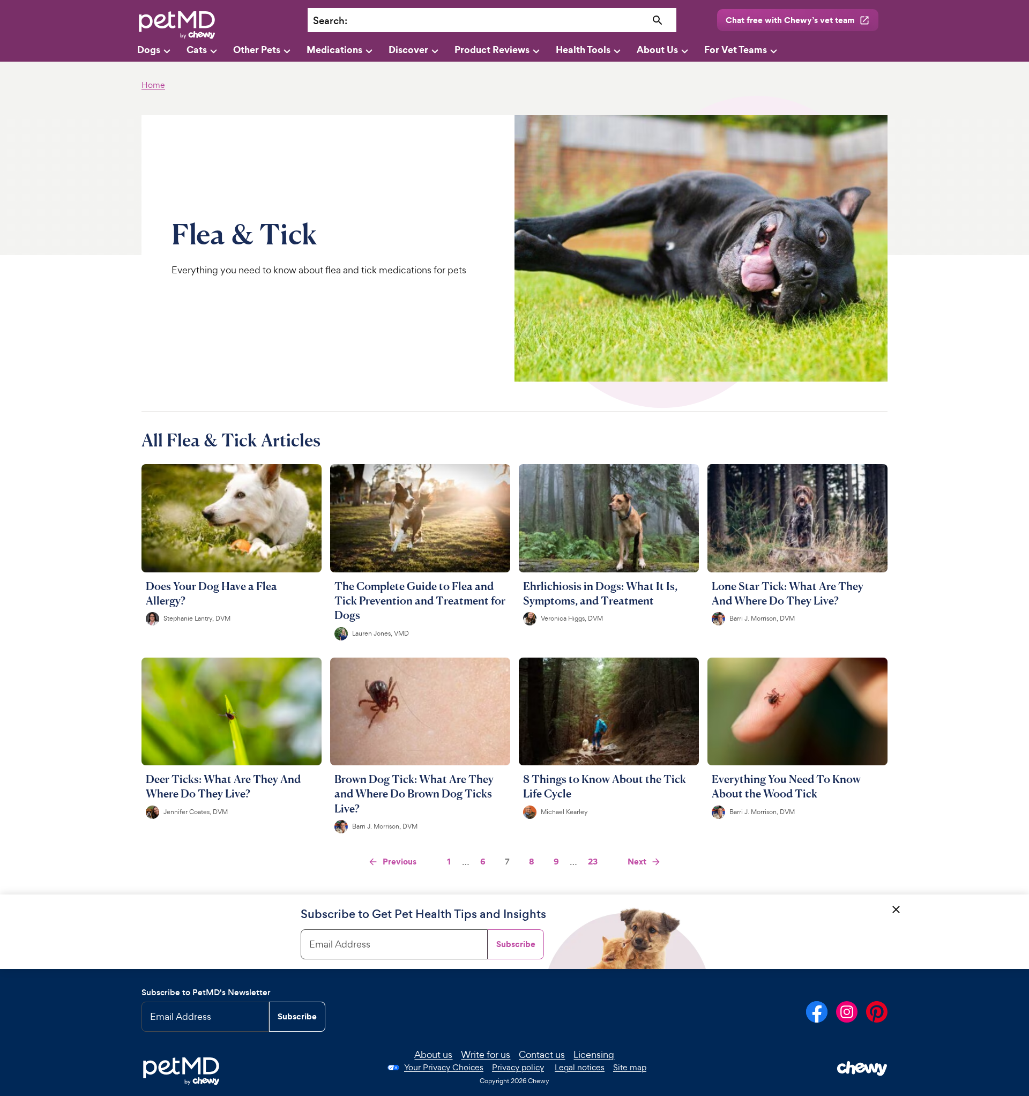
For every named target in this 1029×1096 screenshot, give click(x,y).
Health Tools (583, 49)
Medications (334, 49)
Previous (399, 861)
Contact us (542, 1054)
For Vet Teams (735, 49)
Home (153, 85)
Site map (629, 1067)
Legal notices (580, 1067)
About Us (657, 49)
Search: (330, 20)
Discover (408, 49)
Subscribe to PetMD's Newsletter (206, 992)
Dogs (148, 49)
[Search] (658, 20)
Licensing (593, 1054)
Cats (197, 49)
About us (433, 1054)
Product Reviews (492, 49)
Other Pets (256, 49)
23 (593, 861)
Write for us (485, 1054)
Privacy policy (518, 1067)
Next (637, 861)
